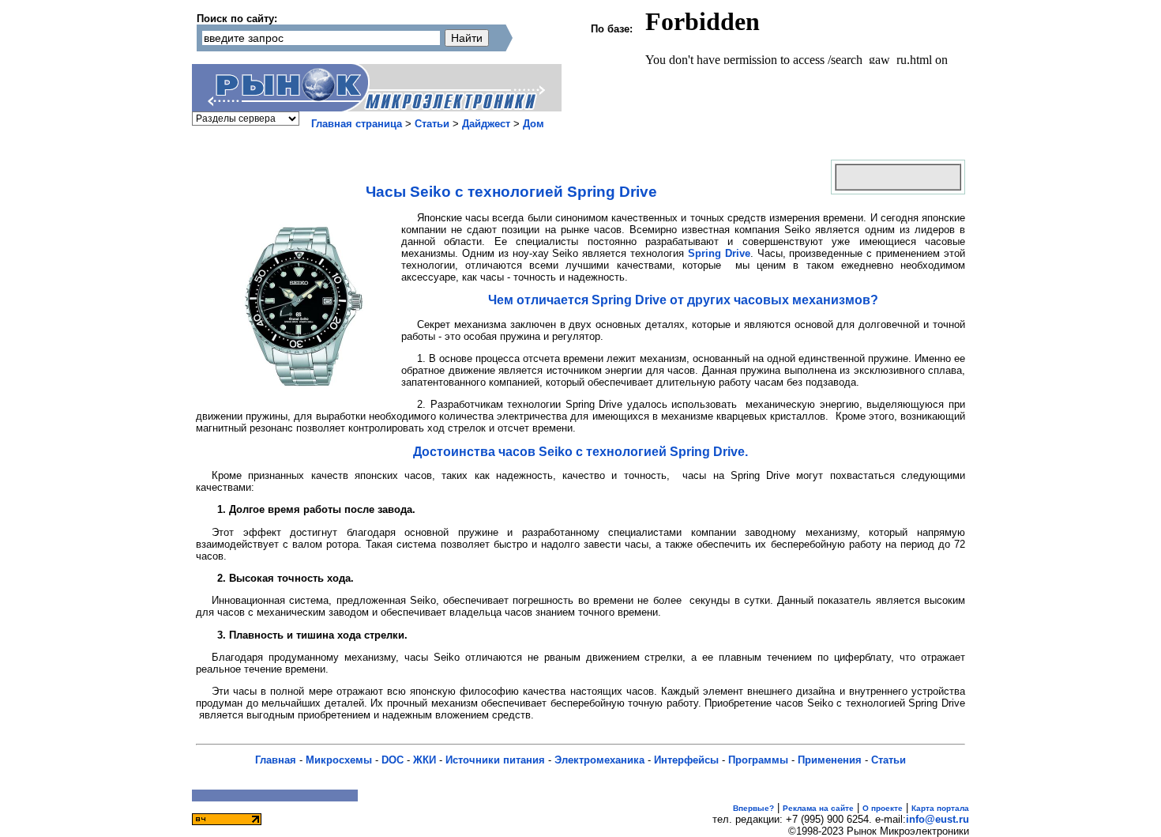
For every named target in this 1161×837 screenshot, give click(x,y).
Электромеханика (599, 760)
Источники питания (495, 760)
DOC (392, 760)
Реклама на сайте (818, 808)
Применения (830, 760)
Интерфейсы (686, 760)
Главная (275, 760)
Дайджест (486, 124)
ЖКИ (424, 760)
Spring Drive (719, 253)
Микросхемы (339, 760)
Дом (533, 124)
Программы (758, 760)
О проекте (882, 808)
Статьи (432, 124)
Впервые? (753, 808)
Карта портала (940, 808)
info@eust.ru (937, 819)
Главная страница (356, 124)
